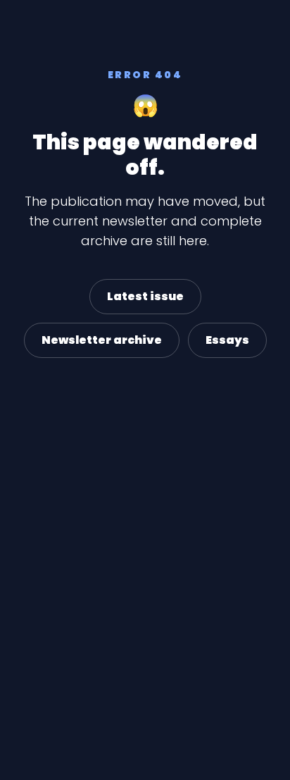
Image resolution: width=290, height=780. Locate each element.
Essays (227, 340)
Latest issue (145, 296)
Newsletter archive (102, 340)
